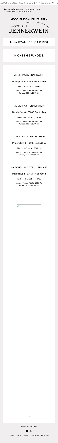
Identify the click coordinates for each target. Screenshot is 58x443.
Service (12, 435)
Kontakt (25, 435)
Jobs (19, 435)
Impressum (35, 435)
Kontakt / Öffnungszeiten (14, 9)
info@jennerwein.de (33, 9)
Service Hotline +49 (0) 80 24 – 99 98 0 (18, 12)
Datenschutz (45, 435)
